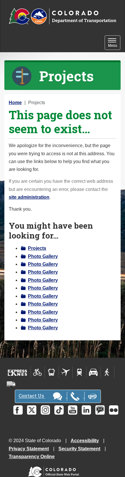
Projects (37, 248)
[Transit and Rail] (51, 372)
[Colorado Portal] (54, 470)
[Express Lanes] (17, 372)
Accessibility (85, 440)
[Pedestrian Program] (107, 372)
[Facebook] (18, 410)
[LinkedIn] (86, 410)
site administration (29, 197)
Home (15, 102)
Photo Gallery (43, 256)
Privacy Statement (29, 448)
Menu (114, 43)
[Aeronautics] (65, 372)
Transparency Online (32, 456)
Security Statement (79, 448)
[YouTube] (73, 410)
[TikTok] (59, 410)
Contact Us (32, 396)
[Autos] (93, 372)
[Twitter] (32, 410)
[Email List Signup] (100, 410)
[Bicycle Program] (38, 372)
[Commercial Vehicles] (11, 384)
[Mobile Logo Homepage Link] (62, 16)
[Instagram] (45, 410)
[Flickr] (114, 410)
